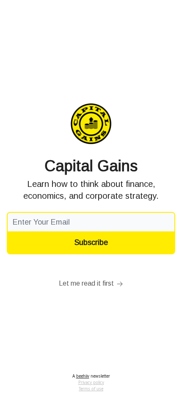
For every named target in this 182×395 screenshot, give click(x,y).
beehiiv (82, 376)
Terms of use (91, 389)
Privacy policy (91, 382)
